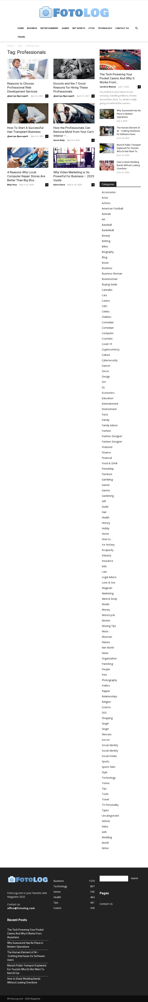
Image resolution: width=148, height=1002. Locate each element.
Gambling (107, 479)
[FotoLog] (74, 12)
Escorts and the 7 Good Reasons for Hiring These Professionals (70, 87)
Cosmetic (107, 338)
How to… (107, 539)
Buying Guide (109, 284)
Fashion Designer (112, 436)
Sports (105, 761)
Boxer (105, 262)
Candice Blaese (108, 86)
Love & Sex (108, 582)
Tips (104, 788)
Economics (108, 392)
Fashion (106, 430)
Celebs (106, 311)
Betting (106, 241)
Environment (109, 409)
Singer (105, 723)
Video (105, 826)
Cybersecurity (109, 360)
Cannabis (107, 289)
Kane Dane (59, 184)
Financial (107, 458)
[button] (136, 28)
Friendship (108, 468)
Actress (106, 203)
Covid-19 (107, 344)
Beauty (106, 235)
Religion (106, 701)
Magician (107, 588)
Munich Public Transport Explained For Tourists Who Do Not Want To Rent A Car (26, 969)
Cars (104, 295)
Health (105, 517)
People (106, 669)
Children (106, 317)
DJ (103, 387)
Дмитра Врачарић (17, 96)
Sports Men (108, 767)
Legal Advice (109, 577)
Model (105, 604)
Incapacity (108, 550)
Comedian (108, 322)
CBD (104, 306)
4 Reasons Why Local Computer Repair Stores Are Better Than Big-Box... (26, 176)
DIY (104, 382)
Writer (105, 848)
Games (65, 28)
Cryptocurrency (110, 349)
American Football (112, 208)
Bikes (105, 246)
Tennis (106, 783)
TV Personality (110, 804)
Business (32, 28)
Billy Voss (12, 184)
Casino (106, 300)
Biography (108, 252)
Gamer (106, 485)
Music (105, 631)
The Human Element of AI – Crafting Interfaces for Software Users (128, 131)
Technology (105, 28)
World (105, 842)
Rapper (106, 691)
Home (21, 28)
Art (103, 219)
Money (106, 609)
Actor (105, 197)
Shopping (107, 718)
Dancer (106, 365)
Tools (105, 794)
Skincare (107, 734)
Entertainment (49, 28)
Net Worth (78, 28)
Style (91, 28)
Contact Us (122, 28)
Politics (106, 685)
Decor (105, 371)
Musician (107, 636)
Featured (107, 447)
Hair (104, 512)
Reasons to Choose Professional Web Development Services (22, 87)
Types (105, 810)
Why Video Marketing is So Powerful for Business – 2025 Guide (73, 176)
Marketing (108, 593)
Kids (104, 566)
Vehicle (106, 821)
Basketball (108, 230)
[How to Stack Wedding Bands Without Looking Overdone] (107, 165)
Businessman (109, 279)
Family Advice (110, 425)
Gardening (108, 495)
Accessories (109, 192)
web (104, 832)
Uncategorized (110, 815)
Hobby (105, 528)
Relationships (109, 696)
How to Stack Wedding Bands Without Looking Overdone (128, 165)
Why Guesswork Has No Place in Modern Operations (129, 113)
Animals (106, 214)
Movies (106, 620)
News (105, 653)
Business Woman (112, 273)
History (106, 523)
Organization (109, 658)
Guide (105, 506)
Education (107, 398)
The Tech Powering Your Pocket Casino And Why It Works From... (117, 78)
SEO (104, 712)
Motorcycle (108, 615)
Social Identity (110, 745)
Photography (109, 680)
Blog (104, 257)
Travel (21, 36)
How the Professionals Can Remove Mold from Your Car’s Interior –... (73, 132)
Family (105, 420)
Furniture (107, 474)
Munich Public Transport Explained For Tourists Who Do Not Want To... (129, 148)
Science (106, 707)
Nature (106, 642)
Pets (104, 674)
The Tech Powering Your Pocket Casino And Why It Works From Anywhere (25, 933)
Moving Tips (109, 626)
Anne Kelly (59, 140)
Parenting (107, 664)
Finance (106, 452)
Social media (109, 756)
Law (104, 571)
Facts (105, 414)
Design (106, 376)
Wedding (107, 837)
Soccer (106, 739)
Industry (106, 555)
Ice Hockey (108, 544)
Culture (106, 355)
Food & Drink (109, 463)
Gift (104, 501)
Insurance (107, 561)
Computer (108, 333)
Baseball (107, 224)
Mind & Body (109, 598)
